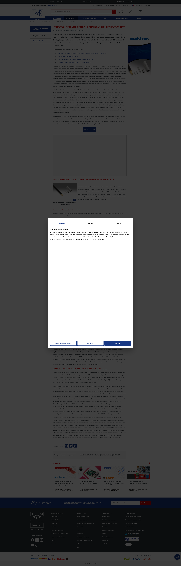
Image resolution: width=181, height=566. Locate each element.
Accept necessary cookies (63, 343)
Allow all (117, 343)
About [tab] (119, 223)
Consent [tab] (62, 223)
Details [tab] (90, 223)
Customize (89, 343)
